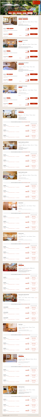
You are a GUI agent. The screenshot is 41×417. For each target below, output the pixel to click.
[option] (36, 1)
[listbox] (36, 2)
